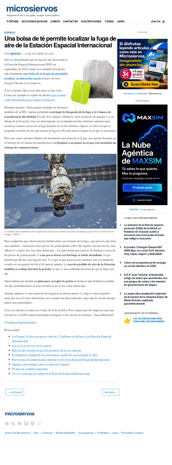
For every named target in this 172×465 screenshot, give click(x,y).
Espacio (9, 32)
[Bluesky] (20, 423)
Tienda (109, 21)
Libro (120, 21)
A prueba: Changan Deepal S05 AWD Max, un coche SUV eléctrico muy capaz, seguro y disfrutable (144, 250)
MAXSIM (134, 209)
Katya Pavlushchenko (23, 322)
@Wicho (15, 53)
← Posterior (15, 392)
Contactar (70, 21)
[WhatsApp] (39, 423)
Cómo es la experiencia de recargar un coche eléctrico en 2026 (145, 264)
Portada (12, 21)
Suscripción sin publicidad (135, 93)
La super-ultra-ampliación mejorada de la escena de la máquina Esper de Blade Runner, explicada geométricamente (146, 298)
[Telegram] (32, 423)
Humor (55, 21)
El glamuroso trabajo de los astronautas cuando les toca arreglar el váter (55, 355)
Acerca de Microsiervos (17, 432)
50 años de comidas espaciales (30, 369)
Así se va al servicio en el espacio (32, 345)
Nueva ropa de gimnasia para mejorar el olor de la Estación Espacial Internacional (61, 359)
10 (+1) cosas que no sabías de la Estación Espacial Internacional (51, 373)
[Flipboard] (26, 423)
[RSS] (13, 423)
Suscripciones (91, 21)
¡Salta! (156, 21)
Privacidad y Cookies (132, 432)
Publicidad (102, 432)
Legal (115, 432)
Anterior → (110, 392)
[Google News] (7, 423)
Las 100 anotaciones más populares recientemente (149, 320)
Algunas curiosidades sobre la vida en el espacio (41, 364)
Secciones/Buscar (35, 21)
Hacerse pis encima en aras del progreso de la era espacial (46, 350)
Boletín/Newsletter (65, 432)
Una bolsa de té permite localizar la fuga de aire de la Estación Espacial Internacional (60, 41)
